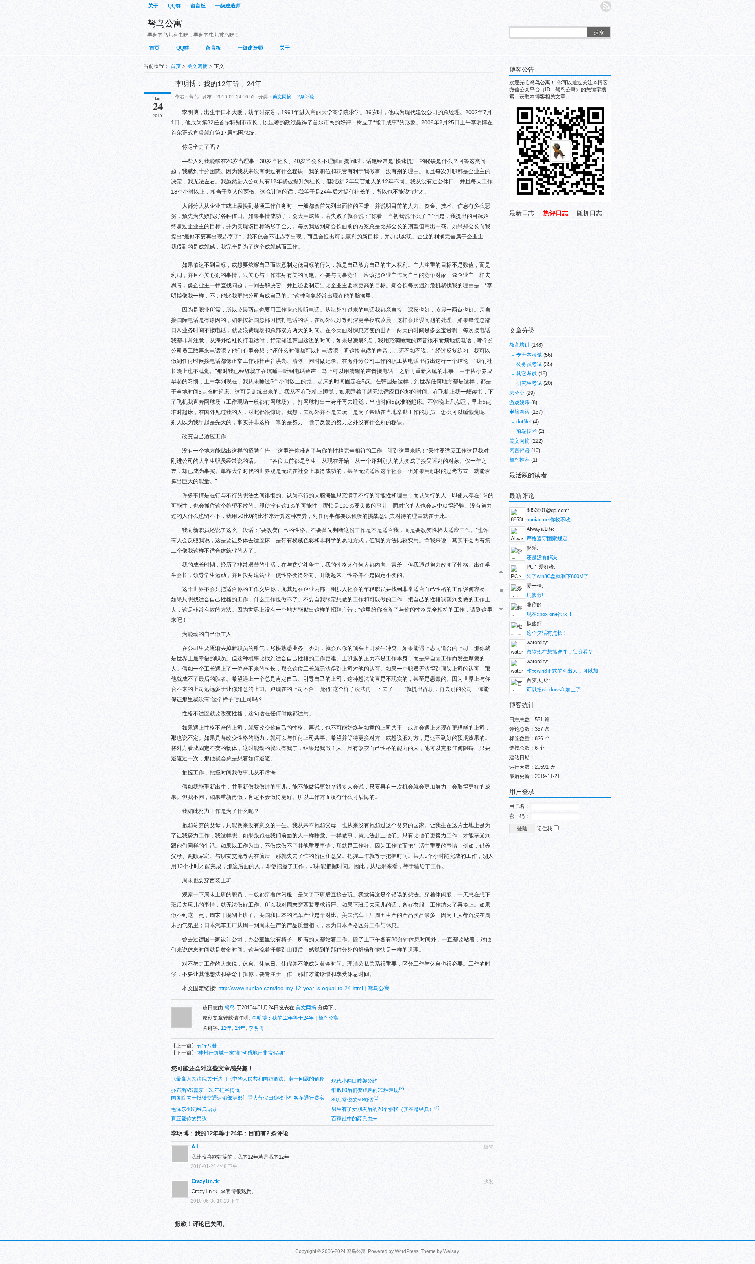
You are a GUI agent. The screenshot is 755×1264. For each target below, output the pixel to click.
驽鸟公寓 (164, 23)
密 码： (519, 816)
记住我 (545, 829)
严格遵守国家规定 (547, 538)
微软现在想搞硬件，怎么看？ (560, 652)
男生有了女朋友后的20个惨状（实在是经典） (385, 1109)
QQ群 (174, 6)
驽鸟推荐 (519, 460)
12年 (226, 1028)
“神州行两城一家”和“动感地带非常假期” (241, 1053)
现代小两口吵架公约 (354, 1081)
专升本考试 (529, 355)
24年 (240, 1028)
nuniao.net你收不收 (549, 520)
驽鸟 (230, 1008)
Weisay (451, 1251)
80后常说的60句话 (355, 1100)
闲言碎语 (519, 450)
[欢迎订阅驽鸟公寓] (605, 6)
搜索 (599, 32)
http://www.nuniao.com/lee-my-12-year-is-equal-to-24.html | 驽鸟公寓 (304, 988)
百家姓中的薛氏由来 (354, 1119)
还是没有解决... (544, 557)
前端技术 (526, 431)
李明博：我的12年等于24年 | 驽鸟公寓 (295, 1018)
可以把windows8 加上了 (554, 690)
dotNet (523, 422)
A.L (196, 1146)
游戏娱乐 (519, 402)
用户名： (519, 806)
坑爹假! (535, 595)
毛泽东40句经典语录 (194, 1109)
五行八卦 (207, 1046)
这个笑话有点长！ (547, 633)
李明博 (256, 1028)
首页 (154, 48)
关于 (153, 6)
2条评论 (305, 97)
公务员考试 (529, 364)
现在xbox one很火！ (550, 614)
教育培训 (519, 345)
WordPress (406, 1251)
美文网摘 (197, 66)
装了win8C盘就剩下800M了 (558, 576)
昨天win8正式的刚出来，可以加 (562, 671)
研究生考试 (529, 383)
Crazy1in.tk (205, 1181)
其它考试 (526, 374)
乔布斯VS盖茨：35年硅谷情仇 (205, 1090)
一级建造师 (228, 6)
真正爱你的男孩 (189, 1119)
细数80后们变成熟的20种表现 (367, 1090)
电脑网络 (519, 412)
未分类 (517, 393)
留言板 (198, 6)
